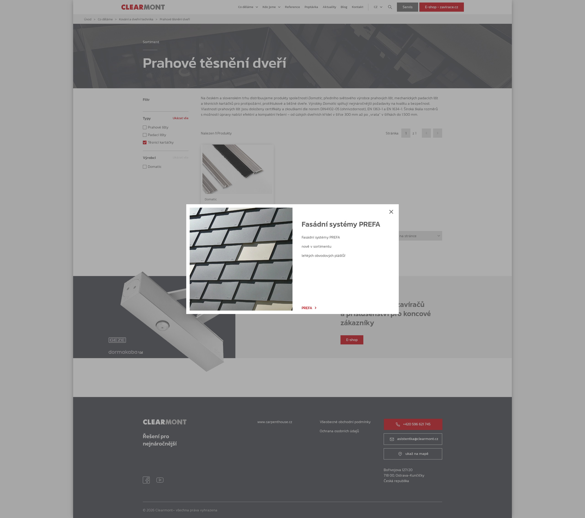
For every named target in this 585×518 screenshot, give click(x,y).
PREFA (307, 307)
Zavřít (391, 212)
